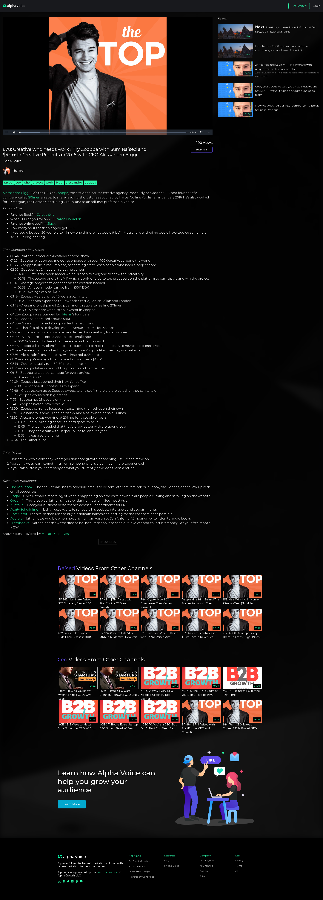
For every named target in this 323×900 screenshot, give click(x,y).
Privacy (239, 860)
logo (6, 171)
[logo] (14, 6)
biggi (59, 182)
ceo (18, 182)
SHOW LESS (108, 542)
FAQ (166, 860)
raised (8, 182)
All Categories (207, 860)
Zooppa (62, 193)
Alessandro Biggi (16, 193)
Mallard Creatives (55, 534)
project (38, 182)
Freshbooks (19, 523)
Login (316, 5)
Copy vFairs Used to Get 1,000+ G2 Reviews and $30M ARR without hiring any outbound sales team (286, 90)
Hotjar (15, 496)
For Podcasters (137, 866)
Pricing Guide (171, 865)
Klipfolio (17, 505)
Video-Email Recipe (139, 871)
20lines (34, 197)
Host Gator (18, 514)
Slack (51, 223)
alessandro (74, 182)
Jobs (202, 876)
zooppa (90, 182)
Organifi (16, 500)
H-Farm (66, 314)
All (236, 871)
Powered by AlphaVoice (141, 876)
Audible (16, 518)
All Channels (206, 865)
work (49, 182)
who (27, 182)
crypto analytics (107, 872)
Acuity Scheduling (24, 509)
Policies (204, 871)
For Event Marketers (139, 861)
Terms (238, 865)
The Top (18, 170)
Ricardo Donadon (67, 219)
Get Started (299, 6)
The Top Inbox (21, 487)
